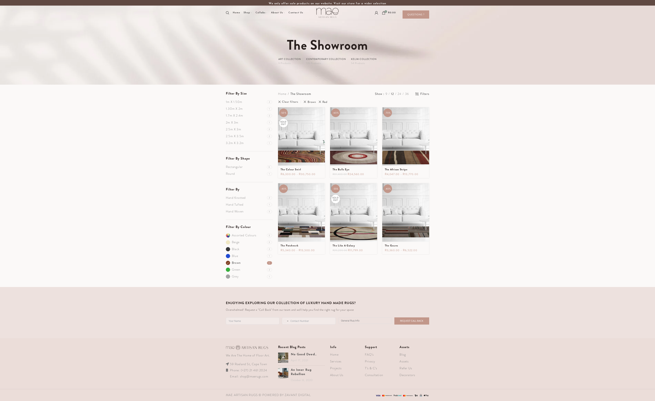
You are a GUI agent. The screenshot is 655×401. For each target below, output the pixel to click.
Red (325, 102)
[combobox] (285, 321)
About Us (337, 375)
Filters (424, 94)
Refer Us (405, 368)
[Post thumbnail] (283, 358)
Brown (312, 102)
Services (336, 361)
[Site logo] (327, 12)
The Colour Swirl (291, 169)
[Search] (227, 12)
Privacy (370, 361)
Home (282, 94)
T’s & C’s (371, 368)
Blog (402, 354)
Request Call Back (411, 321)
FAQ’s (369, 354)
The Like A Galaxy (344, 245)
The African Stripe (396, 169)
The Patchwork (290, 245)
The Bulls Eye (341, 169)
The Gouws (391, 245)
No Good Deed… (304, 354)
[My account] (376, 12)
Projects (336, 368)
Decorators (407, 375)
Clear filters (290, 101)
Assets (404, 361)
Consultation (374, 375)
